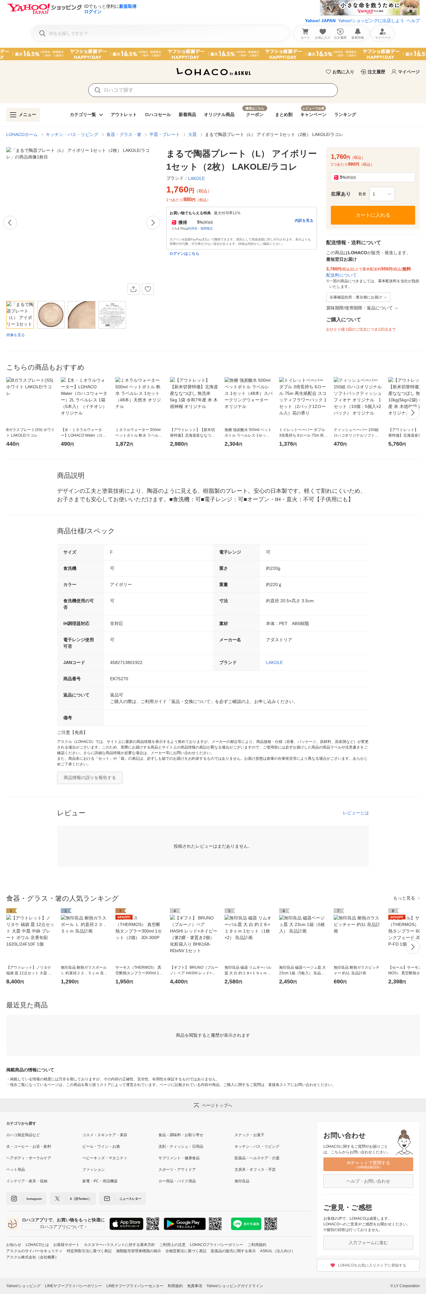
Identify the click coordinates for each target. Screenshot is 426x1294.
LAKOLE (274, 662)
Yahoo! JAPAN (320, 20)
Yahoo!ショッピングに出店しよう (371, 20)
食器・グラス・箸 (123, 134)
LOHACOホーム (22, 134)
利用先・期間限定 (200, 228)
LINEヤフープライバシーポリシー (73, 1286)
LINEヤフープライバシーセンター (134, 1286)
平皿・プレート (164, 134)
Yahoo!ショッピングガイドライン (234, 1286)
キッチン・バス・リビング (72, 134)
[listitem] (44, 1135)
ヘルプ (413, 20)
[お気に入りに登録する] (148, 289)
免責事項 (194, 1286)
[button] (382, 194)
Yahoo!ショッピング (23, 1286)
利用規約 (175, 1286)
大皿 (192, 134)
